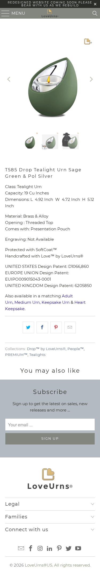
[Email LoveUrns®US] (21, 549)
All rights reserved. (72, 565)
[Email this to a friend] (70, 327)
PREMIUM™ (16, 354)
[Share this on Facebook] (42, 327)
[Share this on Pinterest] (56, 327)
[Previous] (9, 79)
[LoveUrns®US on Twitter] (69, 549)
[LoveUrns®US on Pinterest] (59, 549)
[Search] (95, 13)
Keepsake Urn (56, 302)
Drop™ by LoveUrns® (46, 349)
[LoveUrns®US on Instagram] (40, 549)
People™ (75, 349)
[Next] (91, 79)
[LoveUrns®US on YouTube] (78, 549)
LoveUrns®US (38, 565)
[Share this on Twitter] (28, 327)
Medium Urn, (27, 302)
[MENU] (3, 13)
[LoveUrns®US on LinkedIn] (50, 549)
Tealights (37, 354)
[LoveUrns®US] (50, 13)
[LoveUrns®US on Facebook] (31, 549)
